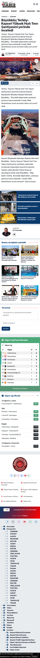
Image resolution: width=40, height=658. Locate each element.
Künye (9, 625)
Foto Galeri (11, 605)
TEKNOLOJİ (14, 563)
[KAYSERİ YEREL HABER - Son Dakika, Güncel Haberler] (8, 4)
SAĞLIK (13, 558)
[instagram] (18, 522)
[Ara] (34, 4)
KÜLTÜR (13, 541)
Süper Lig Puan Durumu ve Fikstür (23, 642)
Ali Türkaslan (17, 230)
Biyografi (10, 620)
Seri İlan (10, 615)
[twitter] (13, 522)
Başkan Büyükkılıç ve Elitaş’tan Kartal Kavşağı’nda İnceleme (9, 258)
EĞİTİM (13, 549)
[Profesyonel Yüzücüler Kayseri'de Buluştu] (29, 270)
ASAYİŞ (22, 11)
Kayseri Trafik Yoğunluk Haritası (29, 490)
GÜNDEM (5, 11)
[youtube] (24, 522)
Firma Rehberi (12, 613)
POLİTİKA (14, 556)
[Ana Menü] (37, 4)
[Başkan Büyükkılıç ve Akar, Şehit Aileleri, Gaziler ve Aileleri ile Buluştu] (29, 250)
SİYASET (14, 11)
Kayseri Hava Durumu (30, 482)
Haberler (4, 16)
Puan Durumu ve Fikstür (10, 496)
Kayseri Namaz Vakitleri (11, 489)
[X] (14, 475)
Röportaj (10, 618)
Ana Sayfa (10, 526)
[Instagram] (18, 475)
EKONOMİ (31, 11)
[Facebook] (11, 475)
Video (9, 608)
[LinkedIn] (21, 475)
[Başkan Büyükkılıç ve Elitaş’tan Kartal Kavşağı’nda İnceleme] (10, 250)
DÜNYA (13, 546)
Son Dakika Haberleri (9, 501)
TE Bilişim (25, 515)
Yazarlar (10, 610)
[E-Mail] (14, 234)
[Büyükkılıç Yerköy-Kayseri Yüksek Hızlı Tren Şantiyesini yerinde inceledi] (20, 69)
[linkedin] (36, 522)
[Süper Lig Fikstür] (37, 396)
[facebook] (7, 522)
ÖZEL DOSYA (15, 553)
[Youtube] (25, 475)
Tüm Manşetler (28, 496)
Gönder (6, 329)
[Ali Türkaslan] (6, 232)
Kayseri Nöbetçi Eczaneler (7, 484)
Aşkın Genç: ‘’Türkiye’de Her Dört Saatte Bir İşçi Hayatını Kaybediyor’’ (10, 298)
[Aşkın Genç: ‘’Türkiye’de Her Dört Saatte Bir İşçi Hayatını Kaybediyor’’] (10, 290)
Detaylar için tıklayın (20, 388)
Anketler (10, 622)
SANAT (13, 544)
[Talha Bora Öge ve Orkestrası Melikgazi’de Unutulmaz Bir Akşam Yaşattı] (10, 270)
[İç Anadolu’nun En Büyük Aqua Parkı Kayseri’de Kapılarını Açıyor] (29, 290)
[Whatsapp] (28, 475)
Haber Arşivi (27, 501)
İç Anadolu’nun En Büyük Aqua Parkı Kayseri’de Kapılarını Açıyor (29, 298)
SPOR (12, 561)
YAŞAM (13, 566)
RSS (7, 509)
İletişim (13, 568)
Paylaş (6, 83)
